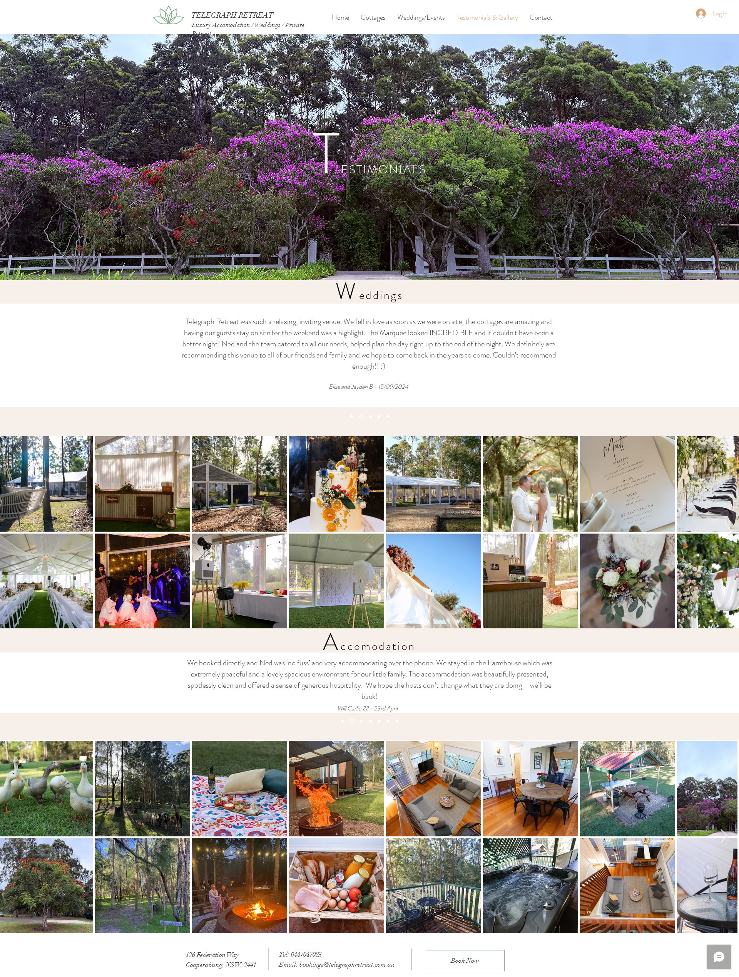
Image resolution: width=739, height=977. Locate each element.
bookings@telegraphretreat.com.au (347, 964)
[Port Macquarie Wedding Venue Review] (351, 416)
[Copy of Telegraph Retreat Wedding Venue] (379, 416)
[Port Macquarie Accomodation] (342, 721)
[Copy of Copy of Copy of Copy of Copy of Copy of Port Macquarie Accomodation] (397, 721)
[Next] (708, 358)
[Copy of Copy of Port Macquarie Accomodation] (361, 721)
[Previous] (31, 358)
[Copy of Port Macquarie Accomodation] (351, 721)
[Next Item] (728, 531)
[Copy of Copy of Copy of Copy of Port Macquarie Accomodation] (379, 721)
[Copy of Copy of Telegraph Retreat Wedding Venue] (388, 416)
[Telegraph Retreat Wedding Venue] (370, 417)
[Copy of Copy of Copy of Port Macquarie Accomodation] (370, 721)
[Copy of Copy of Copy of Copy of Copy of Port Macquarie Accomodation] (388, 721)
